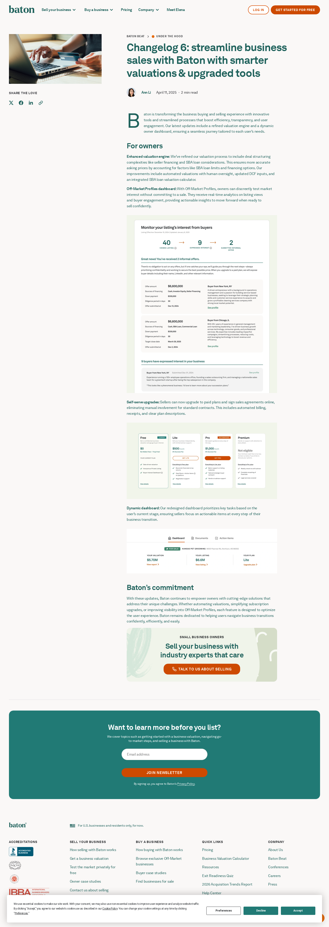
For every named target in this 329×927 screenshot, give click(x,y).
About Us (275, 850)
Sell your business (56, 10)
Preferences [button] (21, 913)
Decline (261, 910)
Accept (298, 910)
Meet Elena (176, 10)
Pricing (126, 10)
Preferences (224, 910)
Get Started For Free (295, 10)
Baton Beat (136, 36)
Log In (258, 10)
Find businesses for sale (155, 881)
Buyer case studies (151, 873)
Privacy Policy (185, 783)
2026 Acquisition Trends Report (227, 884)
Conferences (278, 867)
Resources (210, 867)
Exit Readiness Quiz (217, 876)
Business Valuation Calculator (225, 858)
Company (146, 10)
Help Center (211, 893)
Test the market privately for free (93, 870)
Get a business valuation (89, 858)
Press (272, 884)
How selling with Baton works (93, 850)
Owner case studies (85, 881)
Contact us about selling (89, 890)
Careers (274, 876)
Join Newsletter (164, 773)
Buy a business (96, 10)
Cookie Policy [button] (109, 908)
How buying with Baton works (159, 850)
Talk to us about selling (204, 669)
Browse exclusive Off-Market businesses (159, 861)
